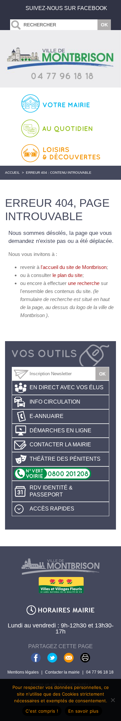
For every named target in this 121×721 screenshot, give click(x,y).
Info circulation (55, 402)
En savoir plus (83, 711)
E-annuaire (47, 416)
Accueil (12, 172)
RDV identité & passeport (51, 491)
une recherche (83, 283)
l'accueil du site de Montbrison (74, 267)
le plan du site (67, 275)
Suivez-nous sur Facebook (66, 8)
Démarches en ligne (60, 430)
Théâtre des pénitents (65, 459)
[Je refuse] (112, 700)
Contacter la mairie (60, 444)
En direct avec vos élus (67, 387)
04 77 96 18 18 (100, 672)
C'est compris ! (42, 711)
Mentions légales (23, 672)
